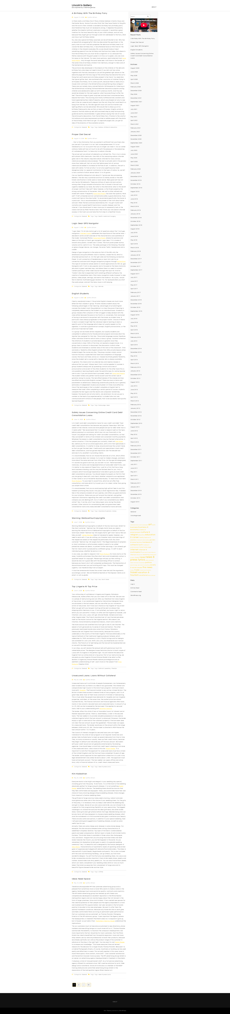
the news (147, 567)
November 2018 (136, 217)
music (137, 557)
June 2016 (134, 322)
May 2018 (134, 240)
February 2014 (136, 367)
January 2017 (135, 296)
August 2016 (135, 314)
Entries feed (135, 588)
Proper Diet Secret (81, 134)
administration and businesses (139, 524)
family (141, 537)
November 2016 (136, 303)
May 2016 (134, 326)
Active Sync (121, 261)
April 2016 (134, 330)
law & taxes (105, 579)
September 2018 (136, 225)
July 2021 (134, 109)
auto (153, 524)
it (141, 552)
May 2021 (134, 116)
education (141, 535)
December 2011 (136, 449)
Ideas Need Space (81, 879)
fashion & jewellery (104, 668)
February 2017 (136, 292)
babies (100, 127)
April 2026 (134, 79)
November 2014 (136, 352)
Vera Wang (76, 847)
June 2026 (134, 72)
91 (89, 984)
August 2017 (135, 273)
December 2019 (136, 176)
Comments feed (136, 591)
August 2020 (135, 146)
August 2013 (135, 382)
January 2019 (135, 214)
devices (100, 286)
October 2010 (135, 498)
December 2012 (136, 412)
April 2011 (134, 475)
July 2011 (134, 464)
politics (148, 562)
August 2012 (135, 427)
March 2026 (135, 83)
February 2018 (136, 251)
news (108, 405)
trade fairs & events (145, 570)
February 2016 (136, 337)
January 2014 (135, 371)
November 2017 (136, 262)
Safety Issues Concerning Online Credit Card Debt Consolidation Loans (142, 56)
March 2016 (135, 333)
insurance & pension (104, 511)
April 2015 (134, 344)
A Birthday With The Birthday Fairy (89, 13)
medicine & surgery (109, 216)
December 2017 (136, 258)
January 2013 (135, 408)
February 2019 (136, 210)
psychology (133, 565)
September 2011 (136, 460)
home (141, 547)
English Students (80, 294)
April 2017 (134, 288)
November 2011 (136, 453)
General (84, 127)
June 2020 (134, 154)
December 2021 (136, 98)
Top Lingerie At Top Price (84, 587)
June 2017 (134, 281)
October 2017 (135, 266)
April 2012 (134, 438)
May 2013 (134, 393)
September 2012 (136, 423)
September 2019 (136, 187)
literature (139, 554)
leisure (153, 552)
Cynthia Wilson (92, 17)
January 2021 (135, 131)
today (132, 570)
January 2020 (135, 172)
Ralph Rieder (110, 748)
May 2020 (134, 157)
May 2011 (134, 472)
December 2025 (136, 90)
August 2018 (135, 229)
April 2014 (134, 359)
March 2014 (135, 363)
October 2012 (135, 419)
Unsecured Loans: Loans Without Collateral (94, 676)
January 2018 (135, 255)
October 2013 (135, 378)
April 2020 (134, 161)
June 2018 (134, 236)
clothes (100, 871)
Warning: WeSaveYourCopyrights (88, 518)
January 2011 (135, 487)
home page (102, 405)
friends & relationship (143, 539)
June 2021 (134, 113)
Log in (133, 584)
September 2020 (136, 143)
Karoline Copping (106, 708)
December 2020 (136, 135)
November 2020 (136, 139)
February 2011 (136, 483)
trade (136, 570)
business (134, 527)
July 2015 (134, 341)
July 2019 (134, 195)
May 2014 (134, 356)
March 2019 (135, 206)
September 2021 (136, 101)
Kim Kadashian (79, 774)
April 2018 (134, 243)
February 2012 (136, 445)
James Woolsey (87, 535)
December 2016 (136, 300)
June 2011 (134, 468)
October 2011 (135, 457)
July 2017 (134, 277)
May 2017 (134, 285)
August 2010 (135, 501)
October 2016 (135, 307)
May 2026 (134, 75)
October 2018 (135, 221)
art (150, 524)
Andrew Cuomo (85, 233)
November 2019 (136, 180)
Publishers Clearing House (105, 921)
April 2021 (134, 120)
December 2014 (136, 348)
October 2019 (135, 184)
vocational (143, 575)
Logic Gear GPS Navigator (85, 223)
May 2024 (134, 94)
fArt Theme (107, 1010)
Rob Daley (119, 441)
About (154, 7)
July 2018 (134, 232)
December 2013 (136, 374)
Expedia (83, 690)
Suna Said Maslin (99, 193)
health (100, 216)
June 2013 (134, 389)
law (99, 579)
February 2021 (136, 128)
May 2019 (134, 202)
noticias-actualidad (139, 562)
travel (133, 572)
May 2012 (134, 434)
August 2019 (135, 191)
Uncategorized (136, 515)
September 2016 (136, 311)
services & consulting (144, 565)
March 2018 (135, 247)
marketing (146, 554)
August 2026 (135, 68)
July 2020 (134, 150)
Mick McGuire (77, 481)
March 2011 (135, 479)
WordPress (122, 1010)
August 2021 (135, 105)
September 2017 (136, 270)
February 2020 (136, 169)
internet (134, 550)
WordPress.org (136, 595)
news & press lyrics (104, 766)
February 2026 (136, 86)
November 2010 (136, 494)
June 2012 (134, 430)
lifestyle (114, 668)
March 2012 (135, 442)
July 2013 (134, 386)
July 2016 (134, 318)
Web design (151, 575)
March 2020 (135, 165)
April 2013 (134, 397)
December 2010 (136, 490)
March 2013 (135, 401)
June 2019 (134, 199)
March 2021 (135, 124)
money (114, 511)
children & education (110, 127)
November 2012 (136, 415)
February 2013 (136, 404)
